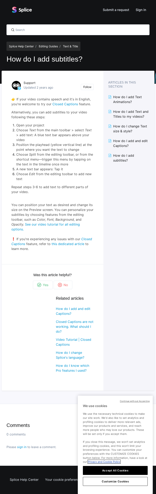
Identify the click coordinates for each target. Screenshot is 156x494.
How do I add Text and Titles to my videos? (130, 114)
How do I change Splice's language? (70, 355)
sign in (22, 447)
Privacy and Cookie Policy (104, 461)
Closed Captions (65, 104)
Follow (87, 87)
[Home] (21, 9)
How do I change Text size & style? (130, 128)
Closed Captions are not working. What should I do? (74, 326)
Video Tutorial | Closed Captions (73, 342)
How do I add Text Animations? (127, 99)
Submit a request (116, 10)
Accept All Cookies (115, 470)
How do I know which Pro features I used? (72, 368)
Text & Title (70, 46)
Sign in (141, 10)
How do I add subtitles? (123, 157)
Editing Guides (48, 46)
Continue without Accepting (135, 401)
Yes (45, 285)
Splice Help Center (21, 46)
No (66, 285)
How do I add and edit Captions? (73, 311)
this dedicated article (68, 244)
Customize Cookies (115, 481)
